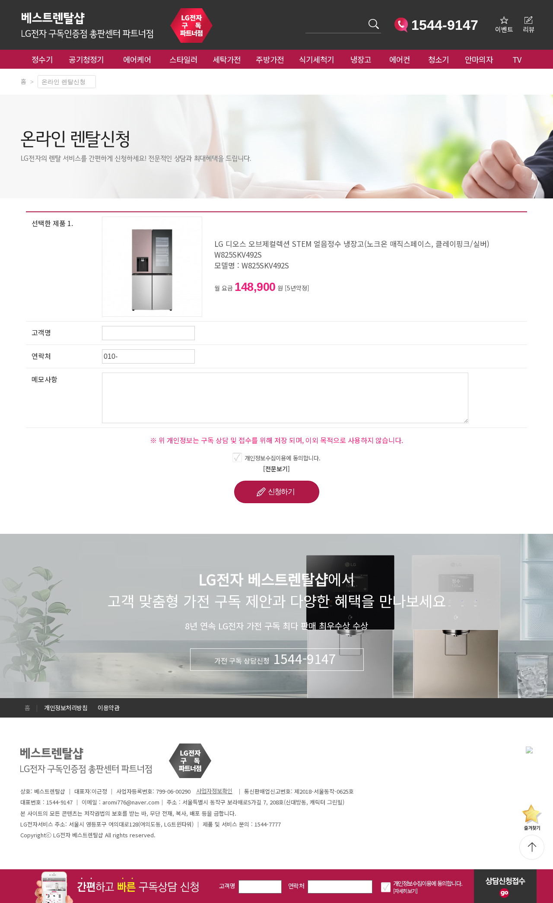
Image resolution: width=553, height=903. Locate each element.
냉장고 (361, 59)
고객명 (227, 885)
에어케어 (137, 59)
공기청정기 (86, 59)
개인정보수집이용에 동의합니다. (283, 457)
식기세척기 (316, 59)
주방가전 (270, 59)
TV (516, 59)
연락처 (296, 885)
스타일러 (183, 59)
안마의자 (481, 59)
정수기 (42, 59)
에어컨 (399, 59)
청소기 (438, 59)
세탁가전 (227, 59)
